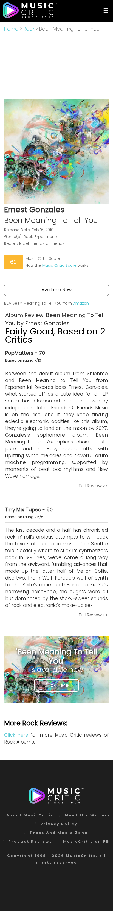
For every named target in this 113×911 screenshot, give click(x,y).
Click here (16, 735)
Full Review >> (93, 486)
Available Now (56, 290)
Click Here (56, 685)
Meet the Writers (87, 815)
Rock (28, 28)
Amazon (81, 303)
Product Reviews (30, 841)
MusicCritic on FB (86, 841)
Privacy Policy (58, 824)
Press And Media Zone (59, 833)
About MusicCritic (30, 815)
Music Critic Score (59, 265)
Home (11, 28)
